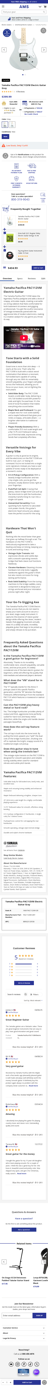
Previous (4, 1262)
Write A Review (24, 983)
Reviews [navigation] (32, 278)
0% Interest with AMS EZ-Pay (36, 103)
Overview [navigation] (7, 278)
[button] (45, 6)
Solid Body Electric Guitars (23, 25)
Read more (33, 1086)
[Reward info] (12, 113)
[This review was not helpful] (40, 1047)
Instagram (17, 1364)
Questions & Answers (24, 1212)
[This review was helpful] (36, 1047)
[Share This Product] (43, 30)
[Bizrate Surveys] (26, 1374)
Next (44, 1262)
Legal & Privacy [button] (9, 1338)
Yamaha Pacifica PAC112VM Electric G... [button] (29, 1036)
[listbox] (24, 125)
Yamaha (6, 80)
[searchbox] (15, 994)
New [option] (5, 136)
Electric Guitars (7, 25)
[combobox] (24, 12)
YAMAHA (21, 850)
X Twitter (36, 1364)
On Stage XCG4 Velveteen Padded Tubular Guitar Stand (15, 1279)
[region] (23, 964)
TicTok (30, 1364)
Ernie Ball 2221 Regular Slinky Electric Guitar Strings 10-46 (29, 234)
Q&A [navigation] (43, 278)
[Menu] (3, 6)
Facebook (24, 1364)
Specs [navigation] (19, 278)
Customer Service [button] (10, 1328)
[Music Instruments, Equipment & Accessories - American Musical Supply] (24, 7)
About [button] (5, 1333)
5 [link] (13, 92)
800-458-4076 (28, 1354)
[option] (5, 125)
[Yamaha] (11, 848)
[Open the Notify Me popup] (5, 156)
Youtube (11, 1364)
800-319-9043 (20, 199)
